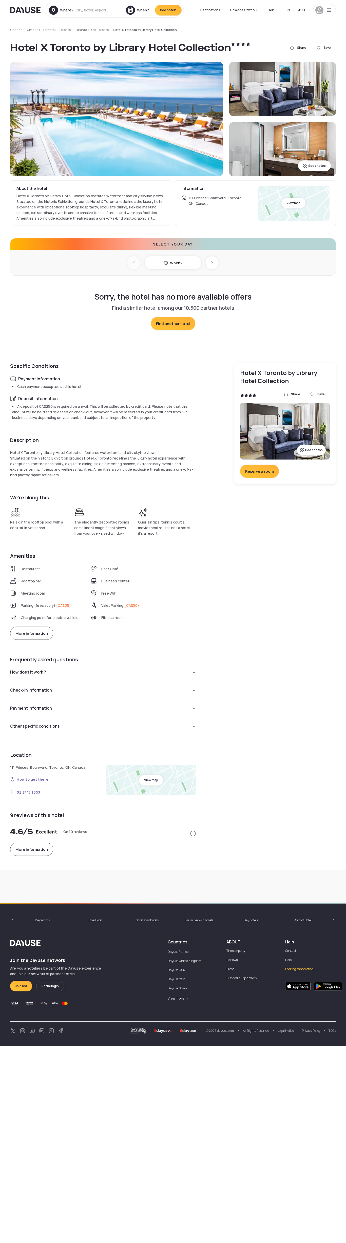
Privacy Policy (311, 1030)
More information (31, 633)
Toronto (48, 30)
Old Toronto (100, 30)
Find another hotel (173, 323)
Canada (16, 30)
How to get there (33, 779)
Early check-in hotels (199, 920)
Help (271, 10)
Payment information (31, 708)
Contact (290, 950)
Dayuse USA (176, 970)
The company (235, 950)
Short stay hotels (147, 920)
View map (293, 203)
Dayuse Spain (177, 988)
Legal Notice (285, 1030)
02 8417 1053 (28, 792)
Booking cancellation (299, 969)
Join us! (21, 986)
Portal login (50, 986)
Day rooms (42, 920)
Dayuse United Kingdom (184, 961)
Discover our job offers (241, 978)
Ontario (32, 30)
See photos (317, 165)
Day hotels (251, 920)
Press (230, 969)
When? (176, 263)
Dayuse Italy (176, 979)
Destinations (210, 10)
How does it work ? (244, 10)
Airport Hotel (303, 920)
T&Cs (332, 1030)
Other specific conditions (35, 726)
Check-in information (31, 690)
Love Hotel (95, 920)
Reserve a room (259, 471)
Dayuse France (178, 952)
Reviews (232, 960)
